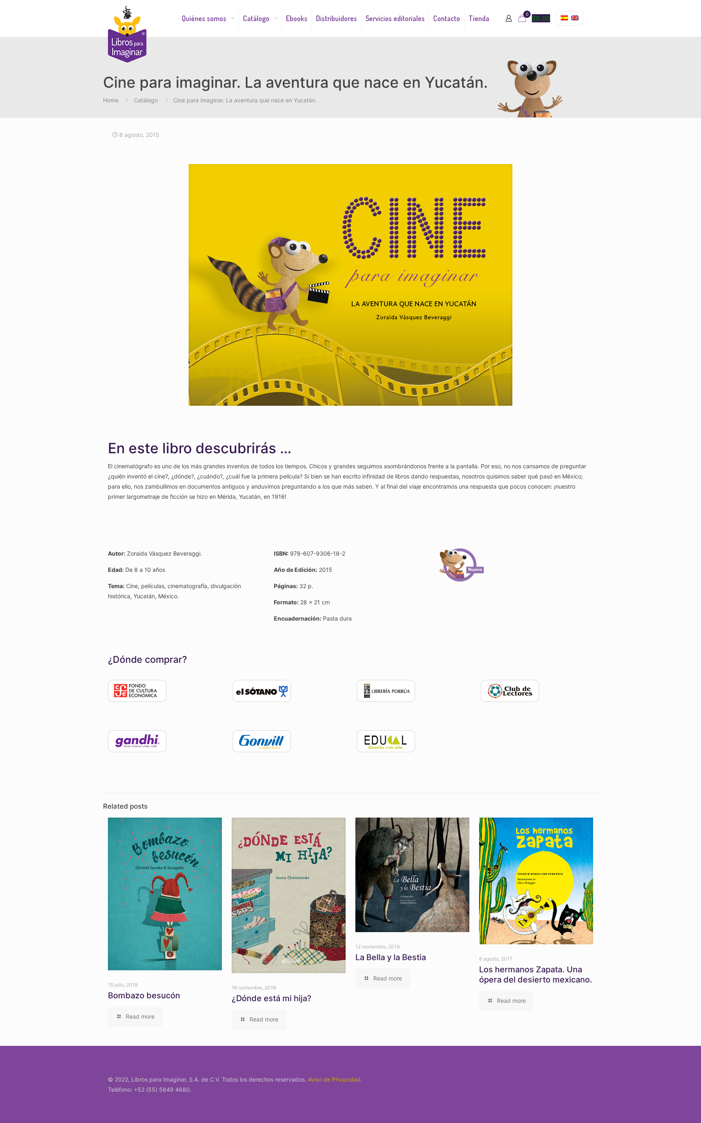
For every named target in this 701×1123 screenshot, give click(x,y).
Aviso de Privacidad (334, 1079)
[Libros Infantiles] (127, 34)
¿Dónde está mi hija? (272, 998)
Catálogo (146, 100)
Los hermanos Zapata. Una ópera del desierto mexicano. (535, 975)
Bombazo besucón (144, 995)
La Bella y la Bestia (390, 957)
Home (110, 100)
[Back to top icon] (662, 1106)
